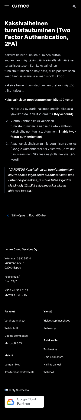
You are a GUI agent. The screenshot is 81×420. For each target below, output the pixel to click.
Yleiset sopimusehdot (57, 320)
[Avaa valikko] (7, 6)
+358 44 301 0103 (16, 290)
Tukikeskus (50, 349)
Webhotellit (11, 328)
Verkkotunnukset (15, 320)
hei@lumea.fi (12, 276)
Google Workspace (16, 335)
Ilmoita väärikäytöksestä (19, 372)
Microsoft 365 (13, 343)
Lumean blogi (13, 364)
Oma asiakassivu (54, 356)
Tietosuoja (50, 328)
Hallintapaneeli (52, 364)
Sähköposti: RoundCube (28, 215)
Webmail (49, 372)
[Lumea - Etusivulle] (20, 6)
